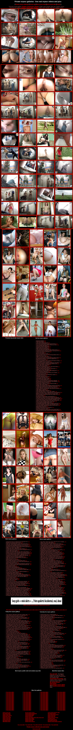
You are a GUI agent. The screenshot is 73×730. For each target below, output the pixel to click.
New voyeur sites (41, 4)
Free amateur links (47, 724)
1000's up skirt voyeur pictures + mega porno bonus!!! (36, 605)
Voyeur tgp (33, 4)
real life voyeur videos (59, 686)
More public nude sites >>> (46, 609)
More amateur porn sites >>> (60, 609)
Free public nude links (37, 724)
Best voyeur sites (51, 4)
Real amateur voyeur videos (57, 684)
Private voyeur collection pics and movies (38, 726)
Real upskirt (53, 683)
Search (59, 4)
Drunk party (30, 6)
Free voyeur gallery (10, 692)
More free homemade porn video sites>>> (29, 609)
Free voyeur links (21, 724)
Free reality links (54, 724)
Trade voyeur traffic (36, 728)
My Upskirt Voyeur (55, 682)
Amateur (24, 6)
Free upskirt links (29, 724)
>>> (45, 340)
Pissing (37, 6)
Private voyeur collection (22, 4)
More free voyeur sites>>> (12, 609)
